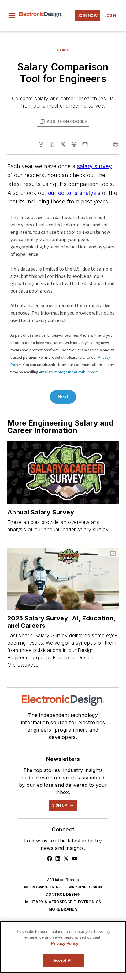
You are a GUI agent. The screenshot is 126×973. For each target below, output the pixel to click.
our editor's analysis (74, 193)
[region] (63, 947)
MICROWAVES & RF (42, 887)
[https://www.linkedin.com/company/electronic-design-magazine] (58, 858)
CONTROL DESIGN (63, 894)
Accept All (63, 960)
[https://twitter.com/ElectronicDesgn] (66, 858)
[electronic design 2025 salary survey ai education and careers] (63, 579)
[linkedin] (52, 144)
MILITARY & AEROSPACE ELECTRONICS (63, 901)
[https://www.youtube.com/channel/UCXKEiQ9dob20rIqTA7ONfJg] (74, 858)
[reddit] (74, 144)
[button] (12, 15)
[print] (116, 144)
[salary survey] (63, 472)
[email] (85, 144)
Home (63, 50)
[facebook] (41, 144)
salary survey (94, 166)
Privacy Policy (64, 943)
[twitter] (63, 144)
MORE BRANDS (63, 909)
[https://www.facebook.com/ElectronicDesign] (49, 858)
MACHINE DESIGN (85, 887)
